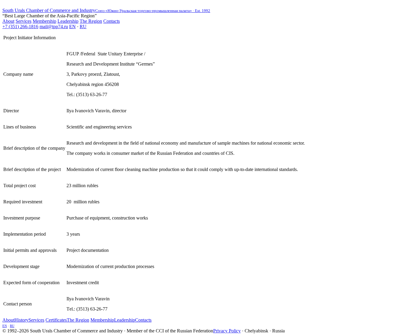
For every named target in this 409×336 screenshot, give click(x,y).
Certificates (56, 320)
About (8, 21)
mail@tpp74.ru (54, 26)
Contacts (111, 21)
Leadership (67, 21)
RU (83, 26)
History (21, 320)
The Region (91, 21)
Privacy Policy (227, 330)
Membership (44, 21)
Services (23, 21)
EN (72, 26)
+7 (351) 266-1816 (20, 26)
